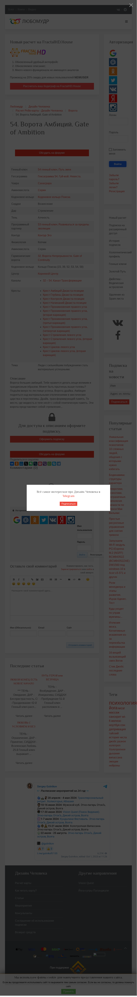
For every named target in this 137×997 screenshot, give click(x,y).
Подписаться (68, 503)
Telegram (68, 496)
